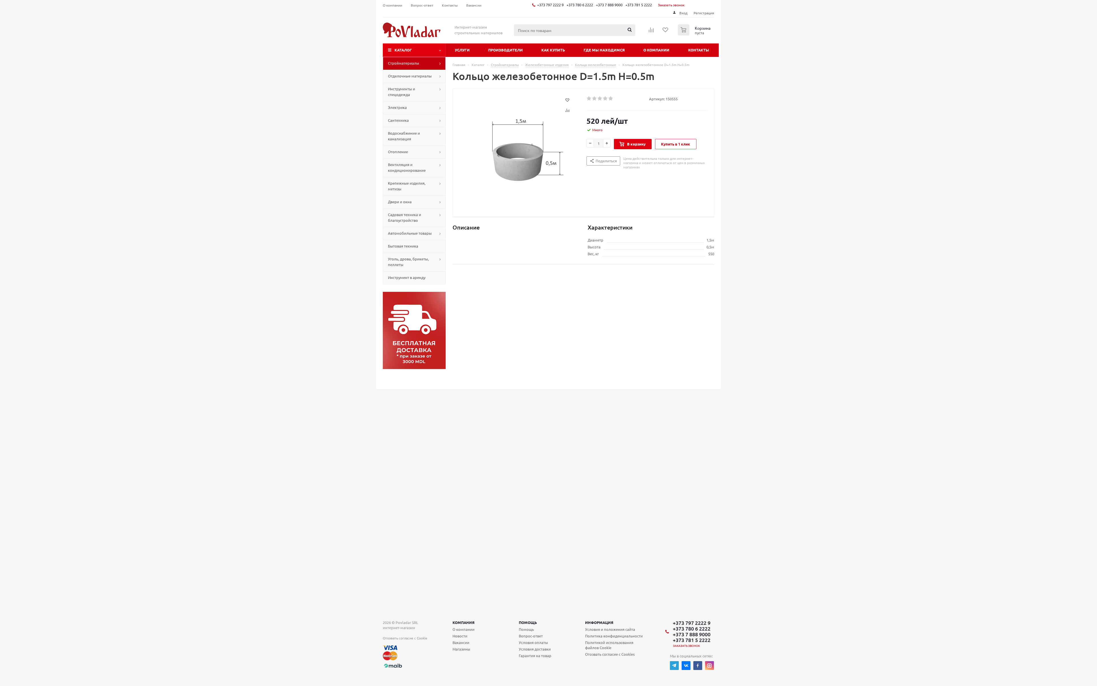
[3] (600, 98)
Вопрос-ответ (531, 635)
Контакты (698, 49)
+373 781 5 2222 (638, 4)
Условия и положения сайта (610, 629)
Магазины (461, 649)
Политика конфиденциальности (614, 635)
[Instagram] (709, 665)
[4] (605, 98)
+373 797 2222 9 (550, 4)
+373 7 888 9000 (609, 4)
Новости (460, 635)
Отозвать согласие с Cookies (610, 654)
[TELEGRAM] (674, 665)
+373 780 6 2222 (579, 4)
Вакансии (461, 642)
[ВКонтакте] (686, 665)
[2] (594, 98)
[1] (589, 98)
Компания (464, 622)
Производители (505, 49)
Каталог (403, 49)
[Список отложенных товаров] (666, 32)
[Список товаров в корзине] (695, 34)
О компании (656, 49)
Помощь (528, 622)
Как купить (553, 49)
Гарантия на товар (535, 655)
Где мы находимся (604, 49)
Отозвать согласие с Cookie (405, 638)
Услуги (462, 49)
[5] (611, 98)
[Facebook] (697, 665)
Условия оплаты (533, 642)
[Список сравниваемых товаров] (651, 32)
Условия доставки (535, 649)
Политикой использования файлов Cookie (609, 645)
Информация (599, 622)
